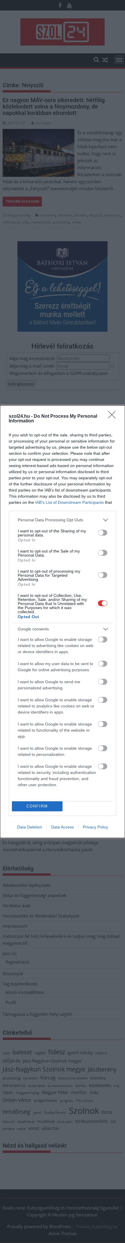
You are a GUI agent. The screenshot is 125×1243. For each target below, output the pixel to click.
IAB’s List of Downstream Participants (69, 502)
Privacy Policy (95, 827)
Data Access (62, 827)
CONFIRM (37, 806)
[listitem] (62, 520)
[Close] (113, 416)
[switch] (102, 533)
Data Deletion (29, 827)
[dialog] (62, 621)
